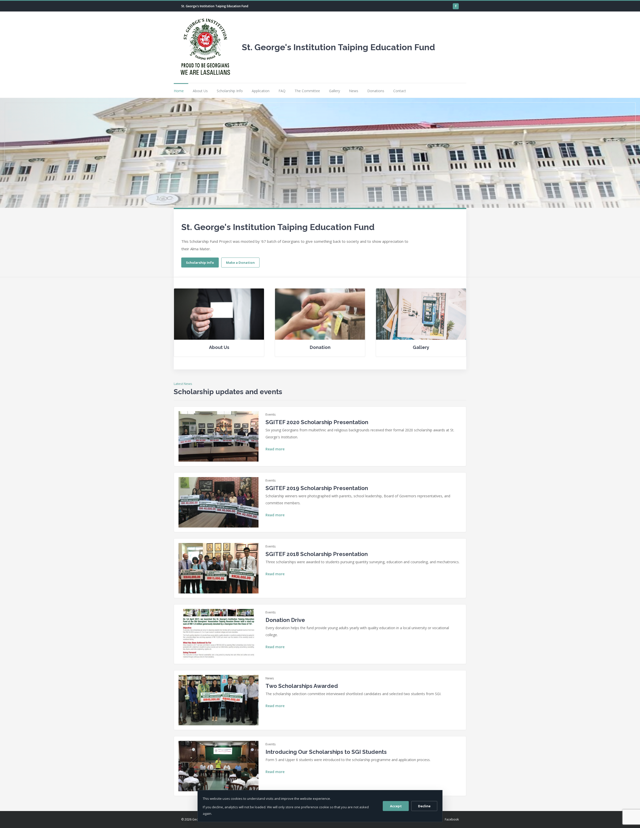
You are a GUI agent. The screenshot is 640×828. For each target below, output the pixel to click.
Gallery (334, 90)
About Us (200, 90)
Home (179, 90)
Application (261, 90)
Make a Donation (240, 262)
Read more (275, 449)
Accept (396, 806)
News (353, 90)
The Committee (307, 90)
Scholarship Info (230, 90)
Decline (424, 806)
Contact (399, 90)
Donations (375, 90)
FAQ (282, 90)
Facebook (452, 819)
